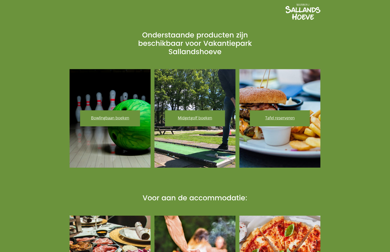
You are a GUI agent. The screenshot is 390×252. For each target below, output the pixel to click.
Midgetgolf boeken (195, 118)
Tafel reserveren (280, 118)
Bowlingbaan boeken (110, 118)
